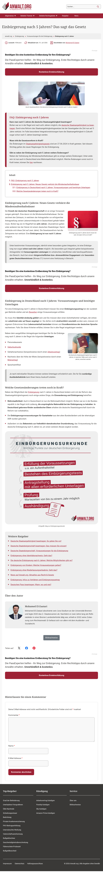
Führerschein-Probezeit (12, 847)
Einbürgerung (19, 36)
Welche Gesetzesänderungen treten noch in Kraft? (37, 191)
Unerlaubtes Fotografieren (13, 805)
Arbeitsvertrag (53, 352)
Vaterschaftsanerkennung (13, 834)
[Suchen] (97, 6)
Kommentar (14, 715)
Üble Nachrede (8, 809)
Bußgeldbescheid (9, 851)
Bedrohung (7, 817)
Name (11, 746)
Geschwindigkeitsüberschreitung (15, 842)
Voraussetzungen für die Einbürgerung (39, 36)
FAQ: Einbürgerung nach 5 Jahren (25, 180)
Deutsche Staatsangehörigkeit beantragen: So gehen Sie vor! (36, 541)
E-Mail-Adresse (15, 758)
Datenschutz (19, 864)
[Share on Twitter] (19, 648)
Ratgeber (65, 16)
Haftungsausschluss (35, 864)
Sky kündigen (41, 809)
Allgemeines (9, 16)
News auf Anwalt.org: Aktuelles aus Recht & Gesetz (32, 575)
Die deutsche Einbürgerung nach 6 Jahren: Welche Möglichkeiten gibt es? (42, 560)
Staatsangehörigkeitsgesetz (38, 144)
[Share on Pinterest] (34, 648)
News (76, 16)
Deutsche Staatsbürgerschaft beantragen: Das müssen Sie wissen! (38, 546)
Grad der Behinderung (11, 800)
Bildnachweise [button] (51, 638)
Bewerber (33, 312)
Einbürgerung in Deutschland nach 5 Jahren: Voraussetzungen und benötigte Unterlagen (53, 187)
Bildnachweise (75, 805)
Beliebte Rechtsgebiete (47, 16)
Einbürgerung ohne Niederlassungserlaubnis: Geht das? (34, 570)
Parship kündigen (42, 805)
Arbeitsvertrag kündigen (45, 800)
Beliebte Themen (26, 16)
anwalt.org (8, 36)
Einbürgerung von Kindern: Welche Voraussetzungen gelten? (36, 565)
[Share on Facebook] (26, 648)
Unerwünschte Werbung (12, 830)
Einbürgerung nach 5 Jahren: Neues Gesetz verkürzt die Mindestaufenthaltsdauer (45, 184)
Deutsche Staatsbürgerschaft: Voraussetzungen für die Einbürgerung (39, 551)
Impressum (7, 864)
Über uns (73, 800)
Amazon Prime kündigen (45, 813)
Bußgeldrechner (9, 838)
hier (31, 162)
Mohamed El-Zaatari (72, 43)
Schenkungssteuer (10, 813)
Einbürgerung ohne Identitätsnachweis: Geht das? (31, 556)
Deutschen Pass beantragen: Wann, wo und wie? (31, 585)
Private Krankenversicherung (14, 821)
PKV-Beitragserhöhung (11, 826)
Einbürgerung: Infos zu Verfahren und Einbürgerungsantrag (35, 580)
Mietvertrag (12, 360)
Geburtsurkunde (14, 347)
